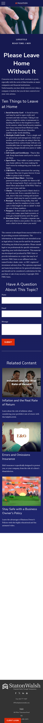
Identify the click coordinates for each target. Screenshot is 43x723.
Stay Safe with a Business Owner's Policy (19, 511)
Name (4, 294)
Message (5, 321)
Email (4, 308)
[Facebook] (15, 693)
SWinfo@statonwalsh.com (21, 703)
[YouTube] (26, 693)
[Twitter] (19, 693)
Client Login (13, 720)
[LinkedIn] (23, 693)
